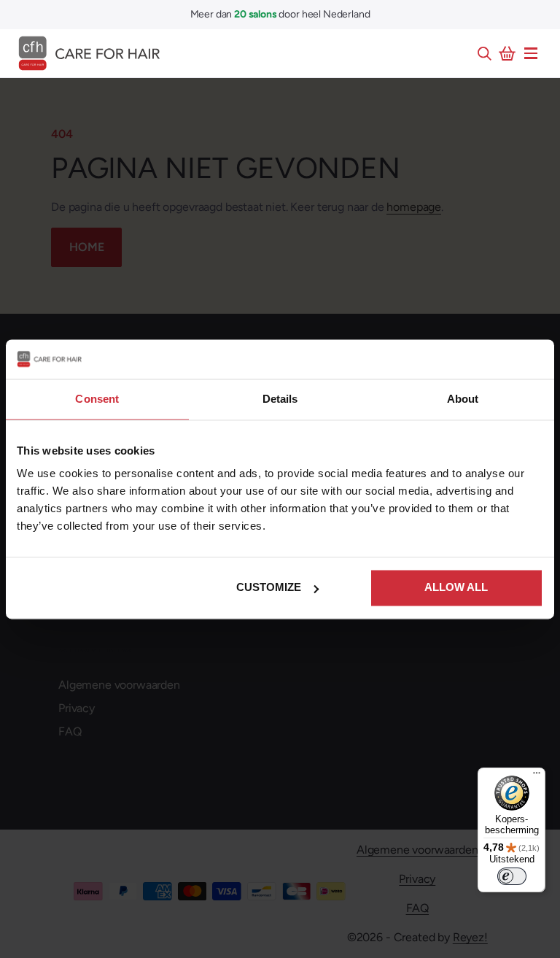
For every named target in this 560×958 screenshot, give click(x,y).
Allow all (456, 587)
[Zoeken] (484, 53)
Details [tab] (280, 399)
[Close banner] (534, 359)
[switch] (511, 876)
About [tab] (463, 399)
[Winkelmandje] (507, 53)
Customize (268, 587)
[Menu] (530, 53)
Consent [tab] (97, 399)
